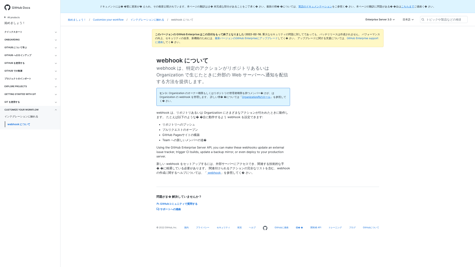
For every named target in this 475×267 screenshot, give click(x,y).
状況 (239, 227)
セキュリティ (223, 227)
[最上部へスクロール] (467, 259)
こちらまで (407, 6)
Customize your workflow (110, 19)
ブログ (352, 227)
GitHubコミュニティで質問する (179, 203)
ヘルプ (252, 227)
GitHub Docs (21, 7)
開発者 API (315, 227)
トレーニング (335, 227)
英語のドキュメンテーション (315, 6)
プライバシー (202, 227)
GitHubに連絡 (282, 227)
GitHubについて (371, 227)
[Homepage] (265, 228)
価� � (299, 227)
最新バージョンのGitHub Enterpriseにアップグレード (246, 38)
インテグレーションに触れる (149, 19)
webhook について (18, 124)
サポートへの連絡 (170, 209)
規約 (186, 227)
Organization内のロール (256, 96)
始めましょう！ (14, 23)
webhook (214, 172)
